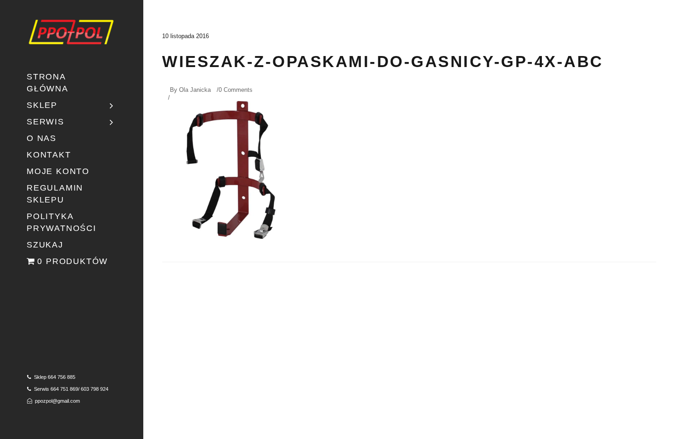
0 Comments (236, 89)
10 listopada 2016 (185, 36)
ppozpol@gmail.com (57, 401)
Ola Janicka (195, 89)
